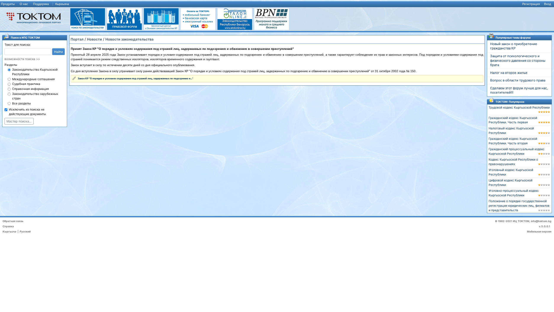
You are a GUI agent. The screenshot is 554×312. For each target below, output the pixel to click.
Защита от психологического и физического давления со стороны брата (517, 60)
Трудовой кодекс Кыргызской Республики (519, 107)
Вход (547, 4)
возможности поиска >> (22, 59)
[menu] (277, 4)
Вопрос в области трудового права (517, 80)
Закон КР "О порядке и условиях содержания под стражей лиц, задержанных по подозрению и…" (135, 78)
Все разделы (21, 103)
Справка (8, 226)
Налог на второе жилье (508, 73)
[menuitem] (9, 4)
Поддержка (41, 4)
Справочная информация (30, 89)
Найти (58, 52)
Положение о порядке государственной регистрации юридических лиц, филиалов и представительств (519, 205)
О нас (24, 4)
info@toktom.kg (541, 221)
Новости (94, 39)
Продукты (8, 4)
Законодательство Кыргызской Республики (35, 72)
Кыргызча (62, 4)
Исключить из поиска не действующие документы (27, 112)
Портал (77, 39)
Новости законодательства (129, 39)
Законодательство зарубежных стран (35, 96)
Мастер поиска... (19, 121)
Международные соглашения (33, 79)
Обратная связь (13, 221)
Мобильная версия (539, 231)
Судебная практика (26, 84)
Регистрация (531, 4)
